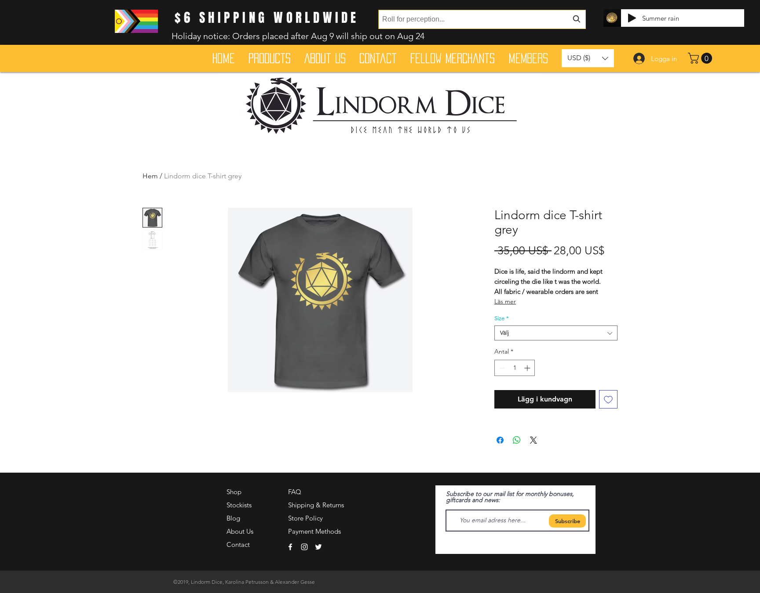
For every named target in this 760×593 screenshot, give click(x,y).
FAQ (294, 492)
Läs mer (505, 301)
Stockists (239, 505)
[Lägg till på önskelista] (608, 399)
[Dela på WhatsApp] (517, 440)
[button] (701, 58)
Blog (233, 518)
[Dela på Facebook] (500, 440)
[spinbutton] (514, 368)
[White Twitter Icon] (318, 546)
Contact (238, 544)
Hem (150, 176)
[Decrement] (501, 368)
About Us (240, 531)
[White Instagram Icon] (304, 546)
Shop (234, 492)
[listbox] (588, 58)
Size (501, 318)
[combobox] (482, 19)
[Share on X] (533, 440)
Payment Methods (315, 531)
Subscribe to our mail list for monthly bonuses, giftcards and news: (510, 497)
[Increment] (527, 368)
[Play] (632, 18)
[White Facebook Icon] (290, 546)
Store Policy (305, 518)
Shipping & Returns (316, 505)
